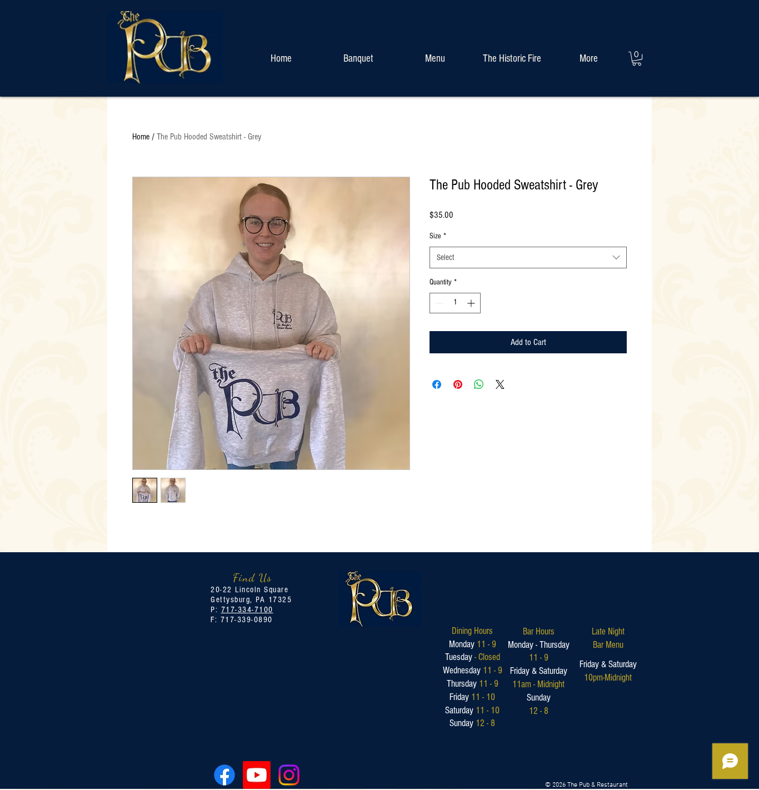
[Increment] (472, 303)
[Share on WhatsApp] (479, 384)
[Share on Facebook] (436, 384)
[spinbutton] (455, 303)
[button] (636, 59)
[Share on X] (500, 384)
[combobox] (528, 257)
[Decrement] (438, 303)
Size (438, 236)
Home (140, 137)
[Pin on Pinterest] (458, 384)
